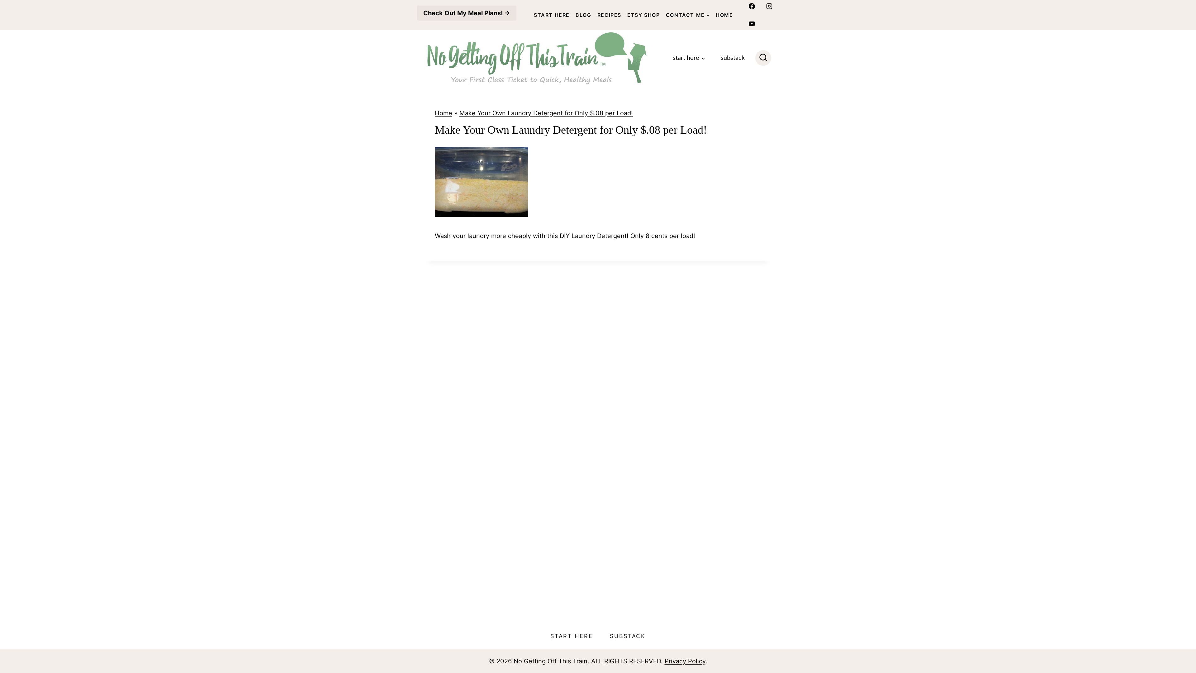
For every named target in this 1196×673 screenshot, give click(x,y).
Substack (733, 58)
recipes (609, 15)
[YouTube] (752, 23)
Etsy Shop (643, 15)
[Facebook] (752, 6)
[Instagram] (769, 6)
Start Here (552, 15)
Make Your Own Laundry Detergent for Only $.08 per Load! (546, 113)
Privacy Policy (685, 661)
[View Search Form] (763, 58)
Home (724, 15)
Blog (583, 15)
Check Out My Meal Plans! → (466, 13)
